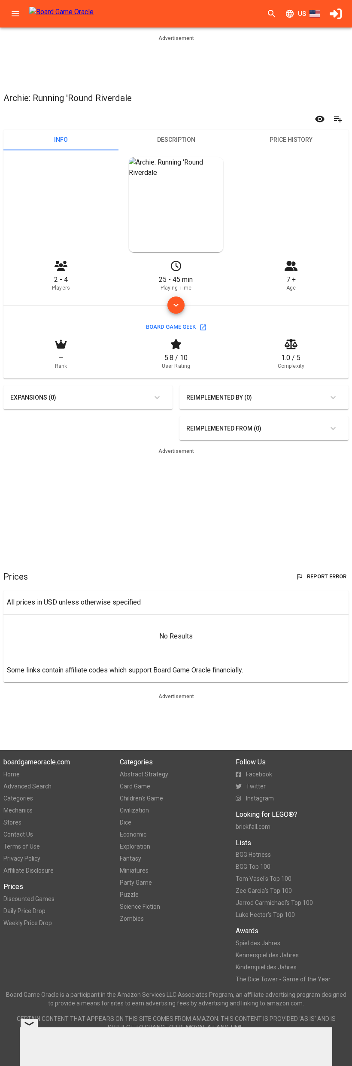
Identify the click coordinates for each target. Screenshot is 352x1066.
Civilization (134, 810)
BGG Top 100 (253, 866)
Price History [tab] (291, 139)
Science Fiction (140, 906)
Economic (133, 834)
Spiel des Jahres (258, 943)
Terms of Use (21, 846)
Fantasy (130, 858)
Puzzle (129, 894)
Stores (12, 822)
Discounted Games (29, 898)
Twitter (256, 786)
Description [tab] (176, 139)
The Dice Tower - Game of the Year (283, 979)
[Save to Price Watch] (320, 119)
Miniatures (134, 870)
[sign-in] (336, 14)
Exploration (135, 846)
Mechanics (18, 810)
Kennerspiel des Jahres (267, 955)
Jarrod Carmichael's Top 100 (274, 902)
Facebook (259, 774)
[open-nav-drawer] (15, 13)
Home (11, 774)
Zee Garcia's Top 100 (264, 890)
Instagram (260, 798)
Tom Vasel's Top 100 (263, 878)
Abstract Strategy (144, 774)
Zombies (132, 918)
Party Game (136, 882)
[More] (176, 305)
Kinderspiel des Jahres (266, 967)
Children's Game (141, 798)
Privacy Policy (21, 858)
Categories (18, 798)
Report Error (326, 576)
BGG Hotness (253, 854)
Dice (125, 822)
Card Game (135, 786)
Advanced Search (27, 786)
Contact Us (18, 834)
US (302, 14)
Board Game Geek (171, 327)
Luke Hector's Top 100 (265, 914)
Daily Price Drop (24, 910)
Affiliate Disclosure (28, 870)
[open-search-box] (271, 13)
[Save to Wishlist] (338, 119)
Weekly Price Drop (27, 922)
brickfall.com (253, 826)
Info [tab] (61, 139)
